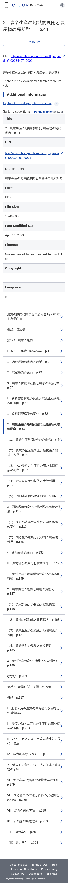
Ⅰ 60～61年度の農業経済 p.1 (28, 351)
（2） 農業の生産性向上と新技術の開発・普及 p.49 (32, 452)
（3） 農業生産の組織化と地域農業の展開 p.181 (32, 633)
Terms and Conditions (24, 869)
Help (55, 864)
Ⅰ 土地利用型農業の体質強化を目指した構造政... (33, 710)
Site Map (51, 873)
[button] (62, 5)
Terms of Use (40, 864)
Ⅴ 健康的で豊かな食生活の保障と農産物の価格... (34, 767)
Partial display (43, 111)
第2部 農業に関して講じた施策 (29, 686)
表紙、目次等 (16, 329)
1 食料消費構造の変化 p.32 (27, 413)
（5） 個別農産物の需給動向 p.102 (31, 496)
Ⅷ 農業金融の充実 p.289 (26, 810)
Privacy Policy (49, 869)
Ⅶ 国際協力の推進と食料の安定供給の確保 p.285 (33, 797)
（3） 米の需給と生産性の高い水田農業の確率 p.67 (32, 468)
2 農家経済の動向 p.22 (24, 372)
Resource (34, 42)
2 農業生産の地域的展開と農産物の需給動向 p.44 (33, 426)
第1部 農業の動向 (20, 340)
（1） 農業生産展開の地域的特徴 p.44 (34, 439)
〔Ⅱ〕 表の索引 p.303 (22, 842)
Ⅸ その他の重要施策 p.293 (27, 821)
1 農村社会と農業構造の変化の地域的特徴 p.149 (33, 576)
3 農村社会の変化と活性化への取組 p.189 (33, 663)
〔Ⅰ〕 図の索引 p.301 (22, 832)
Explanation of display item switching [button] (28, 103)
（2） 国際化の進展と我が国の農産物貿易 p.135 (32, 539)
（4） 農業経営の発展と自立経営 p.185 (31, 648)
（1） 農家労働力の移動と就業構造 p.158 (32, 607)
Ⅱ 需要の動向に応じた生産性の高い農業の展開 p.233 (33, 726)
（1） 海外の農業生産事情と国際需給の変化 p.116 (32, 524)
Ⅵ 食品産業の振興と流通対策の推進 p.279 (34, 782)
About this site (18, 864)
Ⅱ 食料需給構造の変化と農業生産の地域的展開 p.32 (33, 401)
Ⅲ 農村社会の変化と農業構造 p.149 (33, 563)
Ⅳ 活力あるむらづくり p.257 (29, 754)
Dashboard (35, 873)
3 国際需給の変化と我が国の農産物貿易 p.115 (33, 509)
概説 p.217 (15, 697)
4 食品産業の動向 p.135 (25, 552)
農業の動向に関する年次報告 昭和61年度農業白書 (33, 316)
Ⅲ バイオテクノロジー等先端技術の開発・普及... (34, 741)
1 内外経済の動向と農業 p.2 (28, 361)
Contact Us (17, 873)
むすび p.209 (17, 676)
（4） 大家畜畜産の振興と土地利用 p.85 (32, 483)
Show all (58, 111)
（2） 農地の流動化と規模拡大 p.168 (33, 619)
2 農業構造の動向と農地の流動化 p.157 (32, 591)
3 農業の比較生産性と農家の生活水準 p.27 (35, 385)
